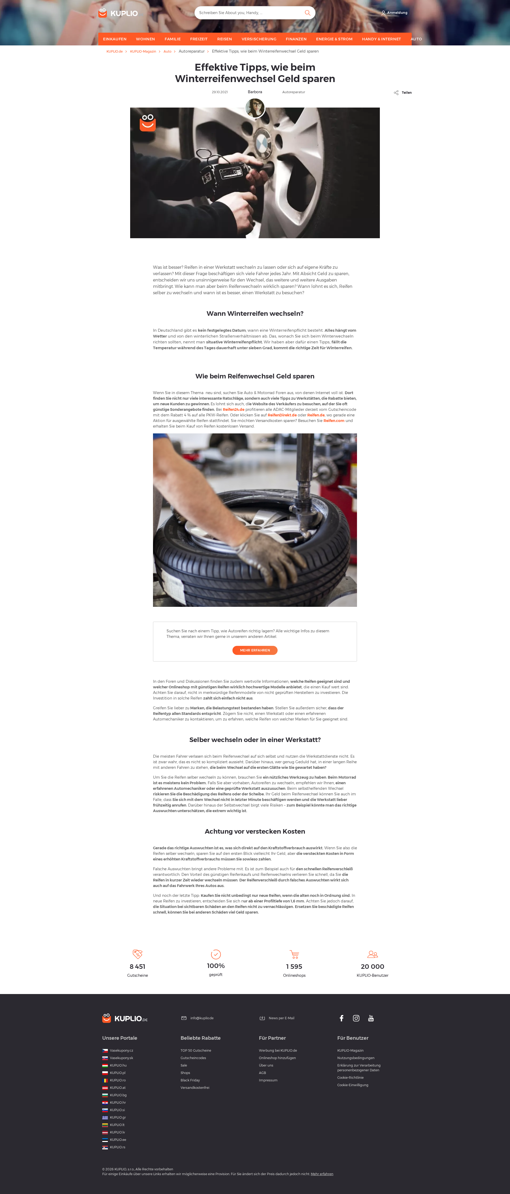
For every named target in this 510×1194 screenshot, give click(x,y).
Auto (167, 51)
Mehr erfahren (255, 650)
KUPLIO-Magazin (143, 51)
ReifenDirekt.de (282, 415)
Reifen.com (334, 420)
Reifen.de (316, 415)
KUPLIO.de (115, 51)
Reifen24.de (233, 409)
